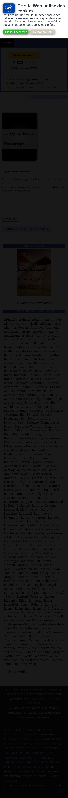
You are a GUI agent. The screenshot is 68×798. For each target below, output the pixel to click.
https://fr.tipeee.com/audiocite (33, 87)
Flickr (20, 748)
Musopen (11, 758)
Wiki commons (29, 758)
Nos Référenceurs (47, 762)
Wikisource (12, 762)
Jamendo (11, 753)
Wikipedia (47, 758)
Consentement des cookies (23, 730)
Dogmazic (56, 744)
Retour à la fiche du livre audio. (27, 229)
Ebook (9, 748)
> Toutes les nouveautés (34, 303)
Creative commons (35, 744)
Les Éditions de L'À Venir (35, 753)
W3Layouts (29, 776)
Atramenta (21, 739)
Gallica (32, 748)
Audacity (37, 739)
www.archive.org (35, 767)
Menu (7, 43)
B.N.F (16, 744)
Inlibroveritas (50, 748)
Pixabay (27, 762)
